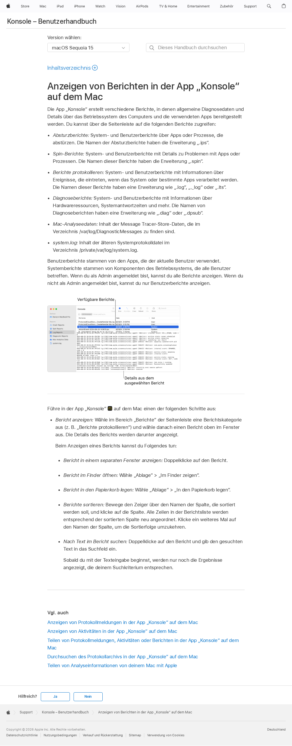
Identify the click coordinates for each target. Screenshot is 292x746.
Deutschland (276, 729)
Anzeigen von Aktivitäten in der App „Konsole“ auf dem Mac (112, 631)
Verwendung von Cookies (165, 735)
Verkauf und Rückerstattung (103, 735)
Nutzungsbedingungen (60, 735)
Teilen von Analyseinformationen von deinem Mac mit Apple (112, 665)
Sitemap (135, 735)
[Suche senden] (152, 48)
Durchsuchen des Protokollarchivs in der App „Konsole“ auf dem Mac (122, 656)
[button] (269, 6)
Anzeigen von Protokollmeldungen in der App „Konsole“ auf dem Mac (122, 622)
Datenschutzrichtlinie (22, 735)
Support (26, 712)
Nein (88, 697)
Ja (55, 697)
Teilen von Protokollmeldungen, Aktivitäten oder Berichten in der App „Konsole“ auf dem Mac (143, 644)
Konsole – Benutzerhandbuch (51, 21)
